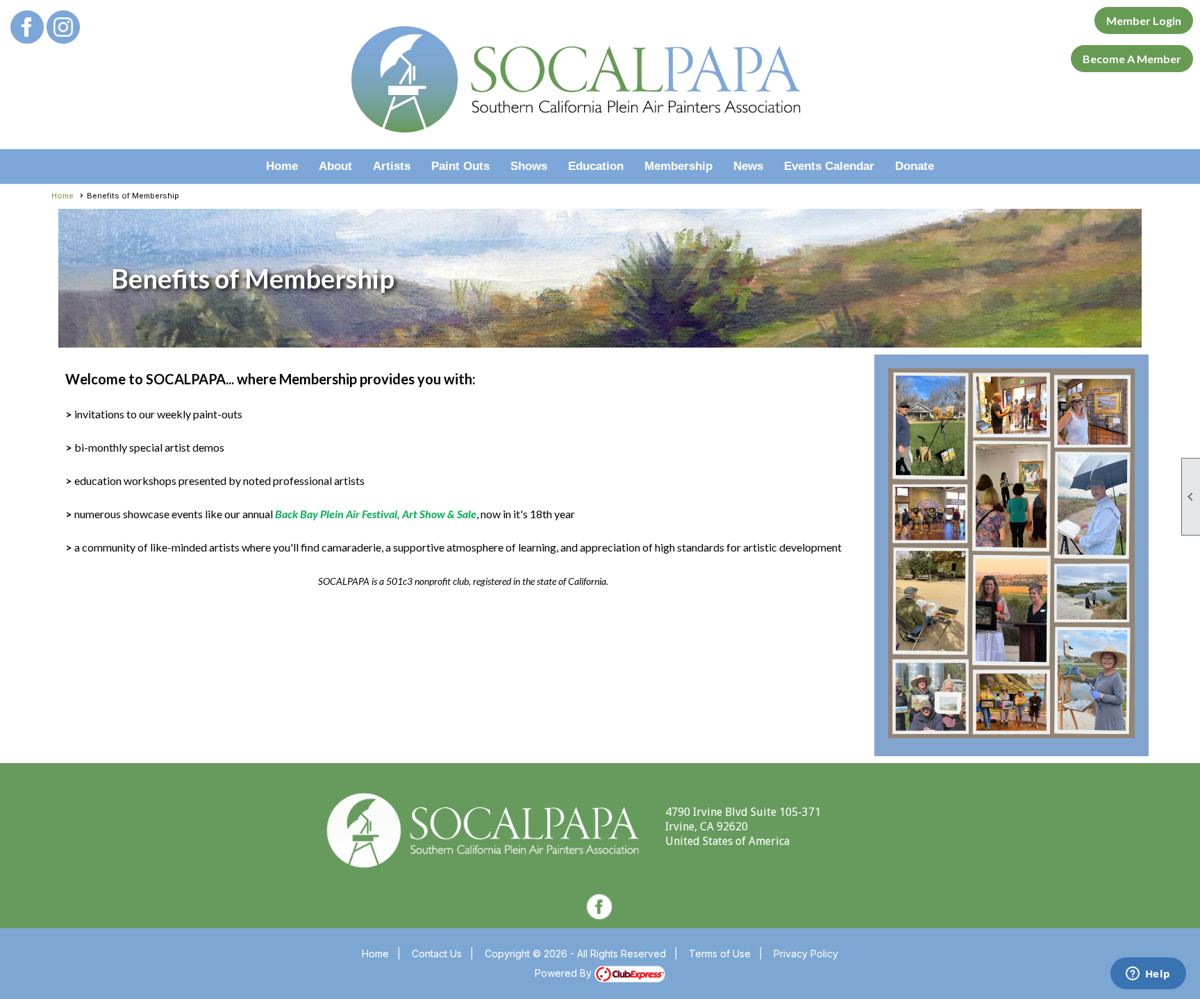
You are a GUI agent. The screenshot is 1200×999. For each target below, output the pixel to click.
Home (282, 166)
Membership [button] (678, 166)
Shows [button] (528, 166)
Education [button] (596, 166)
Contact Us (437, 953)
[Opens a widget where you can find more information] (1148, 974)
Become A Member (1132, 58)
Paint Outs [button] (460, 166)
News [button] (748, 166)
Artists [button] (391, 166)
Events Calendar (829, 166)
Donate (914, 166)
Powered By (564, 973)
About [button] (335, 166)
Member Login (1143, 20)
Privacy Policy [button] (806, 953)
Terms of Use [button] (720, 953)
